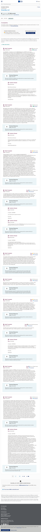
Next (23, 476)
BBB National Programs (5, 522)
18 (20, 476)
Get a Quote (3, 507)
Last (27, 476)
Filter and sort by (5, 44)
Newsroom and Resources (5, 516)
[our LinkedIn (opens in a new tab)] (4, 524)
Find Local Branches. (14, 25)
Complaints (10, 18)
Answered (35, 152)
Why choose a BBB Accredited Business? (11, 489)
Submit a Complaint (30, 33)
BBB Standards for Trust (23, 485)
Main (2, 18)
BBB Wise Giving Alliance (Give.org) (7, 521)
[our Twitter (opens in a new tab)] (2, 524)
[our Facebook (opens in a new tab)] (6, 524)
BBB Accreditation (4, 514)
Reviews (5, 18)
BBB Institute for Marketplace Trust (7, 520)
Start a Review (3, 508)
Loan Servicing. (16, 14)
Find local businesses (7, 4)
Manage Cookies (14, 530)
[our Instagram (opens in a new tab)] (8, 524)
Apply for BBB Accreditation (6, 515)
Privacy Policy (19, 527)
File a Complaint (4, 509)
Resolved (34, 49)
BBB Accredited (13, 13)
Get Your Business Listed (5, 513)
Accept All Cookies (5, 530)
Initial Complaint (8, 48)
